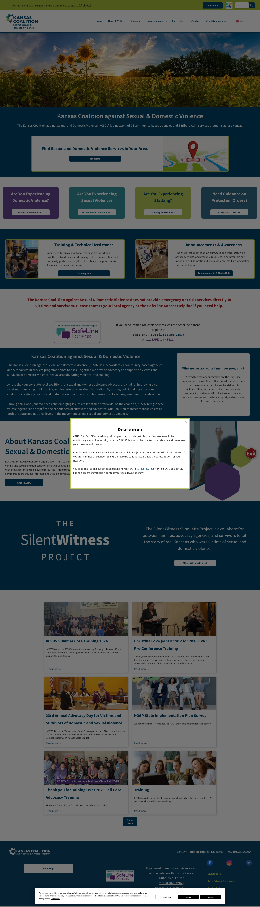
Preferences (166, 897)
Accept (211, 897)
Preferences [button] (55, 899)
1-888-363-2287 (147, 468)
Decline (188, 897)
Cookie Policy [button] (111, 896)
